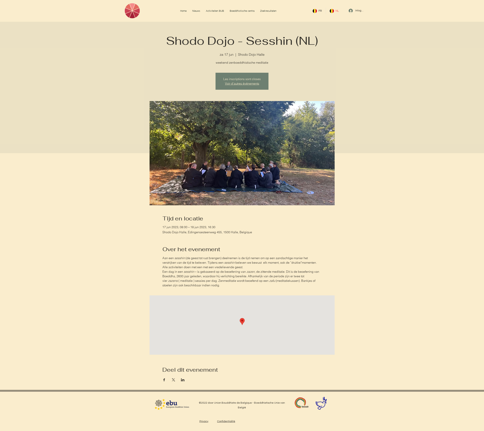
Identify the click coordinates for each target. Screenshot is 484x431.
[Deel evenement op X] (173, 379)
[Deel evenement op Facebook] (164, 379)
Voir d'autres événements (242, 83)
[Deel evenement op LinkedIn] (183, 379)
